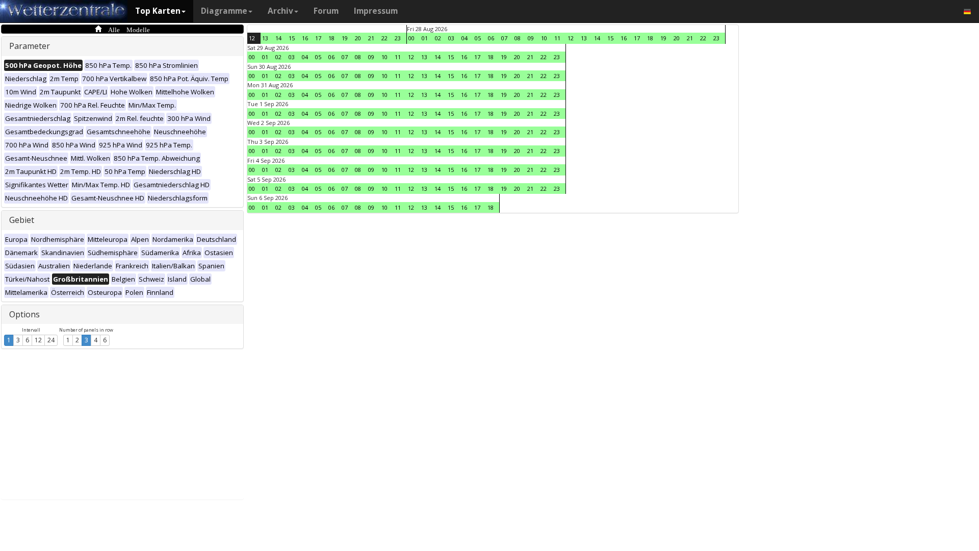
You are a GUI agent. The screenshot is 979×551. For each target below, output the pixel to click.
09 (531, 38)
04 (464, 38)
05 (478, 38)
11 (557, 38)
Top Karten (158, 11)
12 (38, 340)
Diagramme (224, 11)
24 (51, 340)
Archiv (280, 11)
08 (517, 38)
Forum (326, 11)
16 (305, 38)
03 (451, 38)
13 (265, 38)
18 (331, 38)
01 (425, 38)
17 (318, 38)
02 (438, 38)
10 (544, 38)
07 (504, 38)
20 (358, 38)
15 (292, 38)
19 (345, 38)
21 (371, 38)
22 (384, 38)
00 (411, 38)
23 (398, 38)
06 (491, 38)
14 (278, 38)
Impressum (376, 11)
